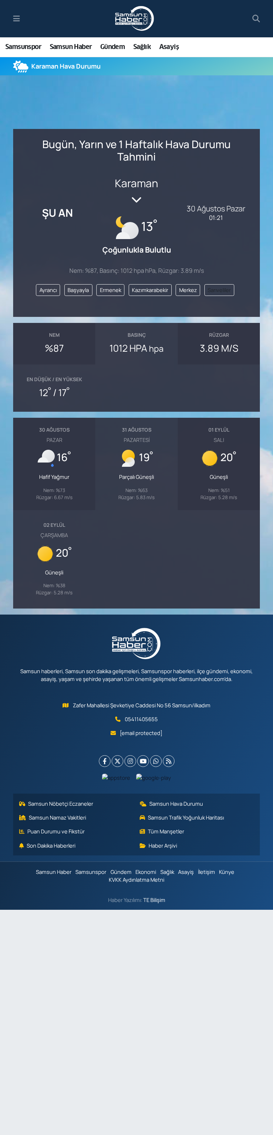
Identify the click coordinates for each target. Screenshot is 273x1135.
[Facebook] (105, 761)
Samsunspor (23, 47)
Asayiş (169, 47)
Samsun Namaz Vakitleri (57, 817)
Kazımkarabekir (150, 289)
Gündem (112, 47)
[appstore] (116, 777)
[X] (117, 761)
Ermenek (110, 289)
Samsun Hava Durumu (176, 803)
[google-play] (154, 777)
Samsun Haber (71, 47)
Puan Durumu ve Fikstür (56, 831)
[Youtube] (143, 761)
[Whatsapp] (156, 761)
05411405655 (141, 719)
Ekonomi (145, 871)
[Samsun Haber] (134, 18)
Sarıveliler (219, 289)
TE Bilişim (154, 899)
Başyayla (78, 289)
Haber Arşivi (163, 845)
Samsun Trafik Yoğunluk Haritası (186, 817)
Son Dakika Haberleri (51, 845)
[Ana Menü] (16, 19)
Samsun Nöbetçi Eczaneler (60, 803)
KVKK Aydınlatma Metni (136, 879)
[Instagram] (130, 761)
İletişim (206, 871)
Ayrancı (48, 289)
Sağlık (142, 47)
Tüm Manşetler (166, 831)
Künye (226, 871)
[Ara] (256, 18)
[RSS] (169, 761)
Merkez (188, 289)
